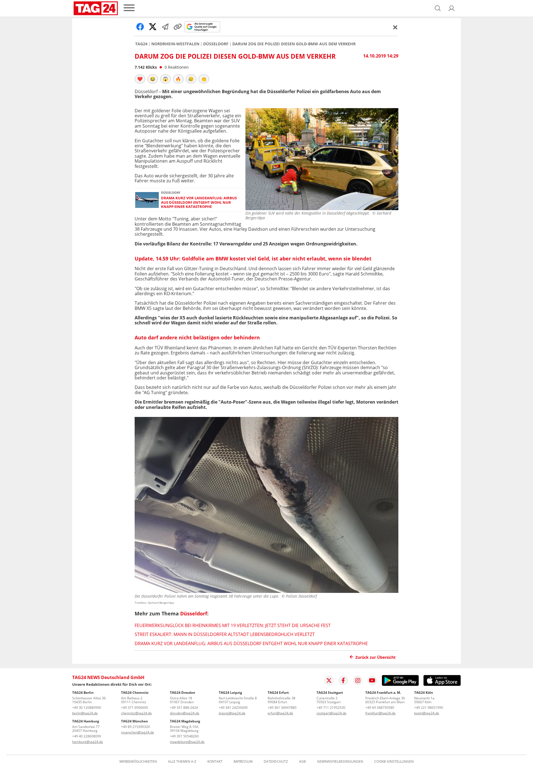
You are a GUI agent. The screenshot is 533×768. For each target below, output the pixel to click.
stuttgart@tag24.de (331, 713)
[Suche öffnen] (437, 8)
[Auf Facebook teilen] (140, 26)
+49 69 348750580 (379, 707)
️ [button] (140, 79)
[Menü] (129, 8)
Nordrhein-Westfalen (175, 44)
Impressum (243, 762)
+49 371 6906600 (134, 707)
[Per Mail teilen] (165, 26)
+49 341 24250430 (233, 707)
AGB (302, 762)
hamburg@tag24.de (87, 741)
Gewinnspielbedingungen (340, 762)
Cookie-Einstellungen (394, 762)
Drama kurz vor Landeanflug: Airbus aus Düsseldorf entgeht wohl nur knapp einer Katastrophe (199, 202)
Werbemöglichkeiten (138, 762)
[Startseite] (96, 8)
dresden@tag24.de (184, 713)
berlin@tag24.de (85, 713)
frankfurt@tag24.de (380, 713)
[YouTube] (372, 680)
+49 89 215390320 (135, 726)
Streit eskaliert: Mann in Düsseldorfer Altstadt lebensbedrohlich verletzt (225, 634)
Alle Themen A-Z (182, 762)
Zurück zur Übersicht (375, 657)
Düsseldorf (215, 44)
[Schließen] (395, 27)
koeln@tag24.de (426, 713)
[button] (451, 8)
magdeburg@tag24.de (187, 741)
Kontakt (214, 762)
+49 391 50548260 (184, 736)
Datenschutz (276, 762)
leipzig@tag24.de (232, 713)
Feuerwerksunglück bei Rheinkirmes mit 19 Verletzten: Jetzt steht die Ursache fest (233, 625)
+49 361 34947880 (282, 707)
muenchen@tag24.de (137, 732)
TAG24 (141, 44)
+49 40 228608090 (86, 736)
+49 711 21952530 (330, 707)
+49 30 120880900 (86, 707)
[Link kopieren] (177, 26)
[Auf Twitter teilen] (152, 26)
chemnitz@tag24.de (136, 713)
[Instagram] (358, 680)
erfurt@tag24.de (280, 713)
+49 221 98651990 (428, 707)
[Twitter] (329, 680)
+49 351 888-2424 (184, 707)
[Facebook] (343, 680)
